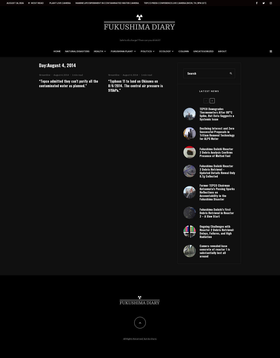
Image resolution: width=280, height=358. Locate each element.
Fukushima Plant (122, 51)
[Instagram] (270, 3)
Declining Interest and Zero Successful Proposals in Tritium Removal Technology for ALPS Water (217, 133)
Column (183, 51)
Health (98, 51)
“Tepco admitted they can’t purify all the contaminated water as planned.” (68, 83)
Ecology (165, 51)
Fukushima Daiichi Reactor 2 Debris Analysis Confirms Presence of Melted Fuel (216, 152)
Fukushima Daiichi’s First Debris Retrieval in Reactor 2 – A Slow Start (217, 213)
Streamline (44, 74)
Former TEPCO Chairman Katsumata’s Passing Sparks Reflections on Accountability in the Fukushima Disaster (217, 192)
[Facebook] (257, 3)
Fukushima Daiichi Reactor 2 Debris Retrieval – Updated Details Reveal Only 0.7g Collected (217, 171)
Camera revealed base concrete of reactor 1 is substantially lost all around (215, 251)
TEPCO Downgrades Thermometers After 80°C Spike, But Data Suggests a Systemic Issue (217, 114)
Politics (146, 51)
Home (57, 51)
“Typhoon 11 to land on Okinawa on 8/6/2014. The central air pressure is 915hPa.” (135, 86)
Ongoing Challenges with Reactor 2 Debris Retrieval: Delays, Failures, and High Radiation (217, 231)
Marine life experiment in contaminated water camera (107, 3)
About (222, 51)
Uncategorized (203, 51)
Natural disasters (77, 51)
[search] (231, 73)
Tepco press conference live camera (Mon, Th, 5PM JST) (175, 3)
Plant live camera (60, 3)
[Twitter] (263, 3)
